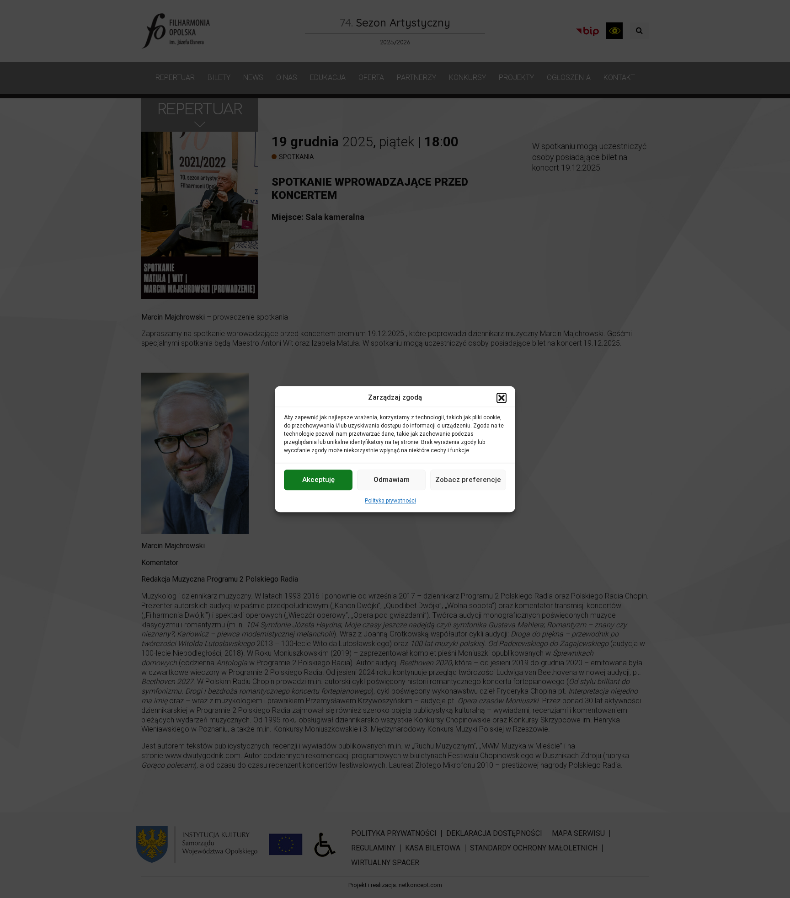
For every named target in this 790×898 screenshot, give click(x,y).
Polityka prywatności (390, 500)
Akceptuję (318, 480)
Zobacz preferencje (468, 480)
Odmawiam (392, 480)
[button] (501, 397)
